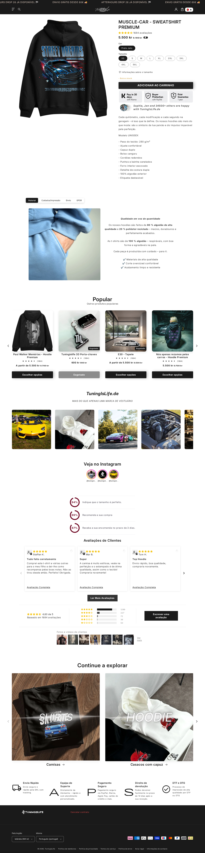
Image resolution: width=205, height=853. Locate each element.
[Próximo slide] (197, 346)
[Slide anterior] (21, 573)
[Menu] (13, 9)
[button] (19, 9)
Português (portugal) (48, 839)
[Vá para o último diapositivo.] (8, 346)
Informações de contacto (157, 849)
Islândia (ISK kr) (22, 839)
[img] (40, 551)
